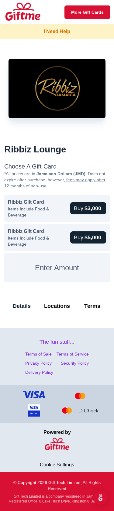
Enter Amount (57, 268)
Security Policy (75, 363)
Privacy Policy (38, 363)
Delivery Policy (39, 372)
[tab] (22, 306)
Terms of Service (73, 354)
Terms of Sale (38, 354)
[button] (88, 208)
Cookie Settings (57, 464)
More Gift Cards (87, 12)
